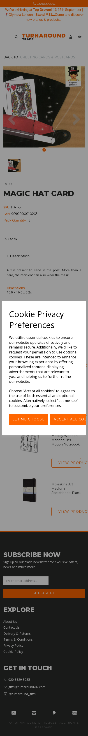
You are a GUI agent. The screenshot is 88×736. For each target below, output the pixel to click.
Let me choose (28, 419)
